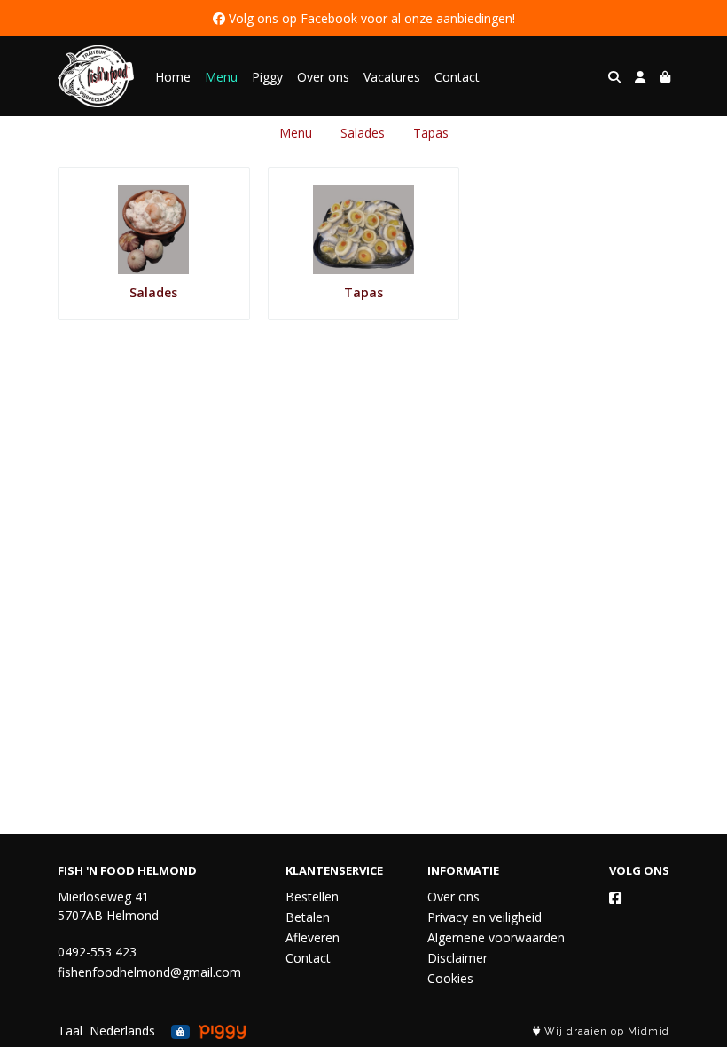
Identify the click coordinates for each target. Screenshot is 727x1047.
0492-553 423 (97, 951)
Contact (457, 76)
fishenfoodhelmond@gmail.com (149, 972)
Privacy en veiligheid (484, 917)
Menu (221, 76)
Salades (362, 132)
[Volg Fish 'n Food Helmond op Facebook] (615, 898)
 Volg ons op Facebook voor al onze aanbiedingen (362, 18)
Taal (70, 1030)
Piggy (267, 76)
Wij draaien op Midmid (605, 1031)
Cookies (450, 978)
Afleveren (312, 937)
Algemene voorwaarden (496, 937)
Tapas (431, 132)
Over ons (323, 76)
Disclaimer (457, 957)
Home (173, 76)
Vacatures (392, 76)
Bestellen (312, 896)
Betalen (307, 917)
